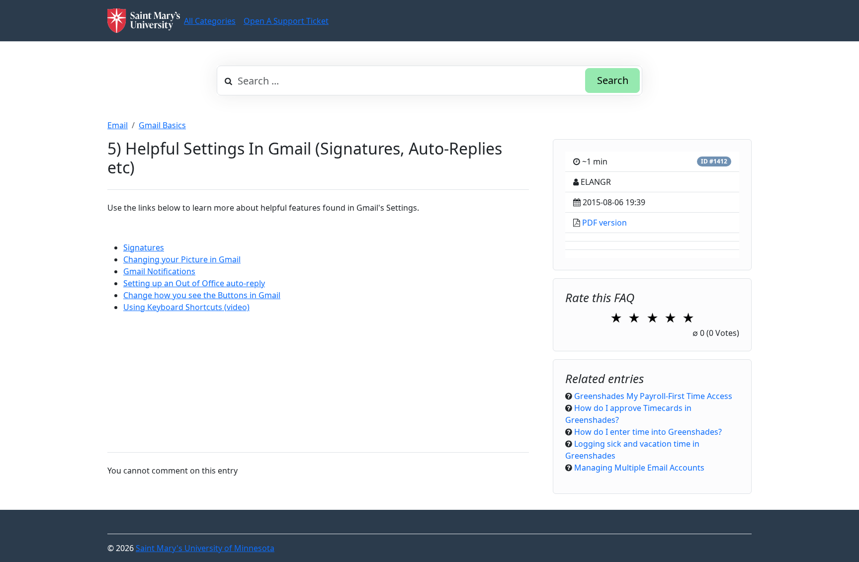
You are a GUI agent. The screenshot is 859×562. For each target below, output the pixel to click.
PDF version (604, 222)
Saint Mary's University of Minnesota (205, 548)
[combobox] (429, 80)
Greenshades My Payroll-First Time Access (653, 396)
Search (612, 80)
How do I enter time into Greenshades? (648, 431)
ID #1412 (714, 161)
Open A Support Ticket (286, 20)
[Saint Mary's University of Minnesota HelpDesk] (143, 20)
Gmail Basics (162, 125)
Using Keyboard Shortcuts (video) (186, 307)
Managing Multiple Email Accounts (639, 467)
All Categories (210, 20)
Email (117, 125)
